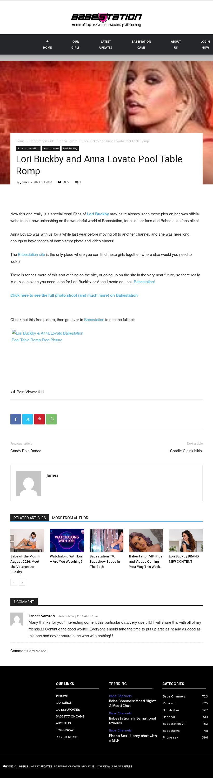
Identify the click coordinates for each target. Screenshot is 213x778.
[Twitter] (27, 419)
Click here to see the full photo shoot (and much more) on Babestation (74, 295)
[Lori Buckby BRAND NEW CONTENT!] (186, 540)
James (25, 182)
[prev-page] (13, 582)
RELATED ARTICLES (30, 518)
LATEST (105, 44)
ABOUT (176, 44)
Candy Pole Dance (25, 451)
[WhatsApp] (51, 419)
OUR (75, 44)
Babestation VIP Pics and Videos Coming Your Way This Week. (145, 561)
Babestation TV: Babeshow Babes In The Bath (105, 561)
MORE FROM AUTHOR (70, 518)
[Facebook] (15, 419)
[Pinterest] (39, 419)
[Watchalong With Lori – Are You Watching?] (67, 540)
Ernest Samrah (42, 615)
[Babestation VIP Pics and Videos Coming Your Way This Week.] (146, 540)
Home (20, 141)
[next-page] (22, 582)
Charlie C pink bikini (186, 451)
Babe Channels (120, 696)
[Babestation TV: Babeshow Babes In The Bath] (106, 540)
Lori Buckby (70, 148)
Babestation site (31, 254)
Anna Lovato (68, 141)
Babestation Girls (42, 141)
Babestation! (144, 281)
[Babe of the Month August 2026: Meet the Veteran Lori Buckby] (27, 540)
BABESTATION (141, 44)
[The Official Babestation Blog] (106, 18)
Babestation (94, 319)
